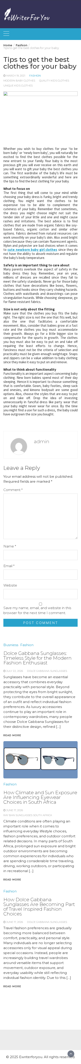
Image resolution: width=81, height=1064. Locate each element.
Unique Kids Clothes (18, 85)
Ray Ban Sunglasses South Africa (27, 815)
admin (41, 441)
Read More (12, 879)
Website (10, 585)
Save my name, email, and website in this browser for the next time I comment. (37, 610)
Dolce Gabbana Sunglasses (47, 922)
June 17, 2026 (14, 810)
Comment (12, 490)
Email (8, 566)
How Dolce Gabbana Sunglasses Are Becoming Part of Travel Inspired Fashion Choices (39, 907)
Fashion (35, 75)
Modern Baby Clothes (19, 80)
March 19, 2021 (15, 75)
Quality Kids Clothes (54, 80)
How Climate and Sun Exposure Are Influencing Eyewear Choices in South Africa (40, 797)
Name (9, 546)
